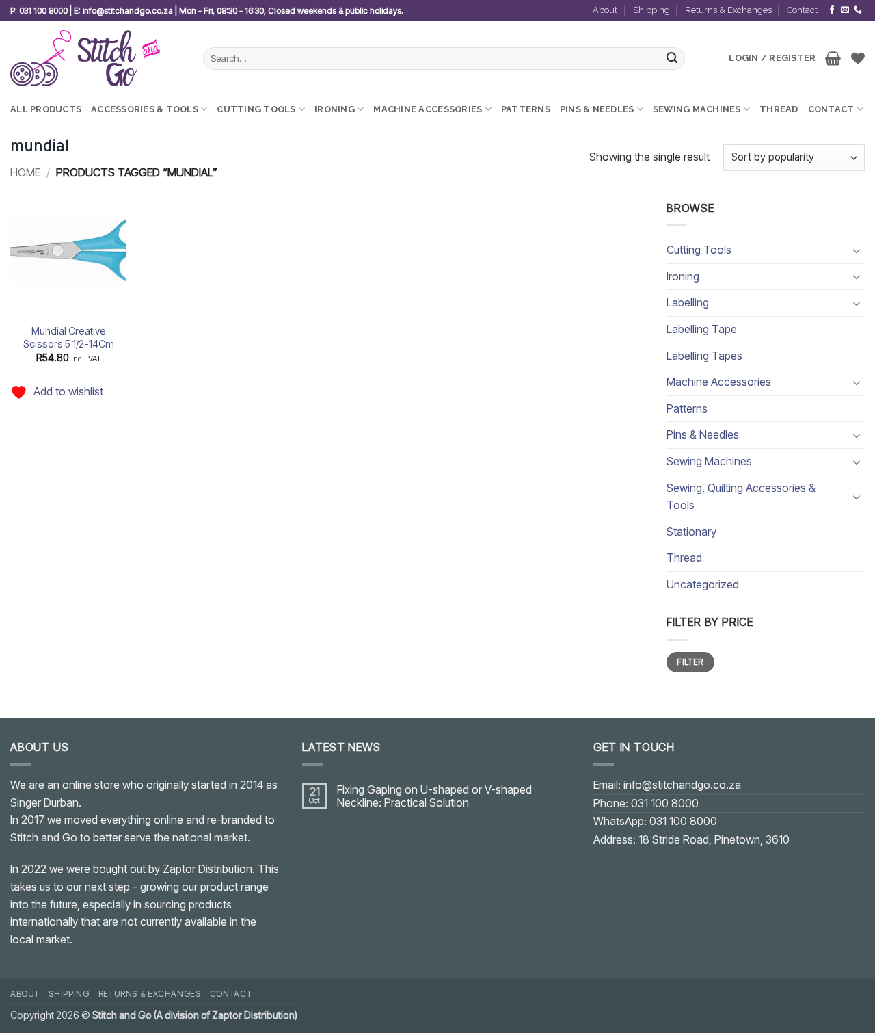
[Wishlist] (858, 58)
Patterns (525, 109)
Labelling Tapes (704, 356)
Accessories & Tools (144, 109)
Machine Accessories (427, 109)
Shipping (651, 10)
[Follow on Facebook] (832, 10)
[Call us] (858, 10)
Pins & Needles (597, 109)
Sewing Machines (697, 109)
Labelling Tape (702, 329)
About (605, 10)
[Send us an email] (845, 10)
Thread (778, 109)
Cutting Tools (256, 109)
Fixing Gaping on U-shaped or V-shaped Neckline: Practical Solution (434, 796)
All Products (45, 109)
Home (25, 172)
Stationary (691, 531)
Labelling (688, 302)
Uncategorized (703, 584)
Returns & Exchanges (728, 10)
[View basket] (833, 58)
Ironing (334, 109)
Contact (802, 10)
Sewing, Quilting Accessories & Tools (741, 496)
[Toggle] (856, 250)
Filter (690, 662)
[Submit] (672, 58)
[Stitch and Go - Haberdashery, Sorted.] (96, 58)
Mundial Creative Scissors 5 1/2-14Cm (68, 337)
